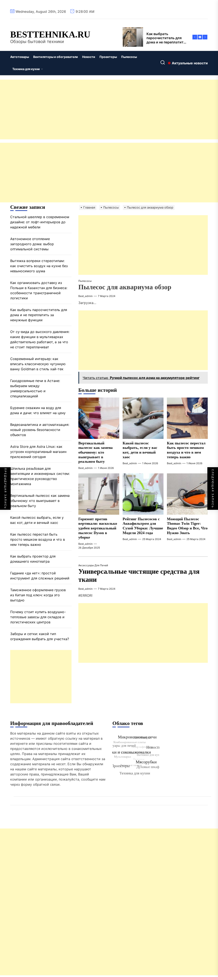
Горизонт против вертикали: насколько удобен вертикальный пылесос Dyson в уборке (97, 528)
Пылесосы (129, 57)
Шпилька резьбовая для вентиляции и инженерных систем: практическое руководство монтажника (40, 476)
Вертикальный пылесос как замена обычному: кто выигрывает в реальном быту (95, 452)
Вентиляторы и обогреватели (55, 57)
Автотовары (19, 57)
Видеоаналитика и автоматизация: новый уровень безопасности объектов (39, 429)
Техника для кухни (26, 69)
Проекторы (108, 57)
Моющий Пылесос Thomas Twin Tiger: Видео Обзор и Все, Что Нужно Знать (187, 526)
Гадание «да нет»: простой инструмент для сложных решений (39, 575)
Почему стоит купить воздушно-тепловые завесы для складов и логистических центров (38, 617)
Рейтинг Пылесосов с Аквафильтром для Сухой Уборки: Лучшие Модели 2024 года (143, 526)
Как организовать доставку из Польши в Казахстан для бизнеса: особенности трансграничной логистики (38, 290)
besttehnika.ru (50, 34)
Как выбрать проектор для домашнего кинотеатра (33, 558)
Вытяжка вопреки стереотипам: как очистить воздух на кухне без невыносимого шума (39, 266)
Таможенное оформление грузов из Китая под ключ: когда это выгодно (38, 595)
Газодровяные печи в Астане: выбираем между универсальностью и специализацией (35, 388)
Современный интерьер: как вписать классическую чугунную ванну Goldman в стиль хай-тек (38, 364)
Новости (88, 57)
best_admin (85, 296)
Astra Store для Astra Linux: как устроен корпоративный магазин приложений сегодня (38, 451)
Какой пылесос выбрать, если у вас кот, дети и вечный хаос (140, 450)
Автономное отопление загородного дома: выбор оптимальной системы (32, 244)
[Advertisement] (109, 109)
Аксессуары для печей (93, 565)
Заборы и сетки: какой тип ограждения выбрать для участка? (39, 636)
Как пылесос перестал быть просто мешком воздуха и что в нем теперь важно (186, 450)
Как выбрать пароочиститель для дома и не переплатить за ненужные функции (38, 315)
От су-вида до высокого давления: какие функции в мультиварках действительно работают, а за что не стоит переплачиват (39, 339)
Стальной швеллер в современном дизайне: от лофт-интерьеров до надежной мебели (39, 222)
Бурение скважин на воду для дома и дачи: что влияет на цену (38, 410)
